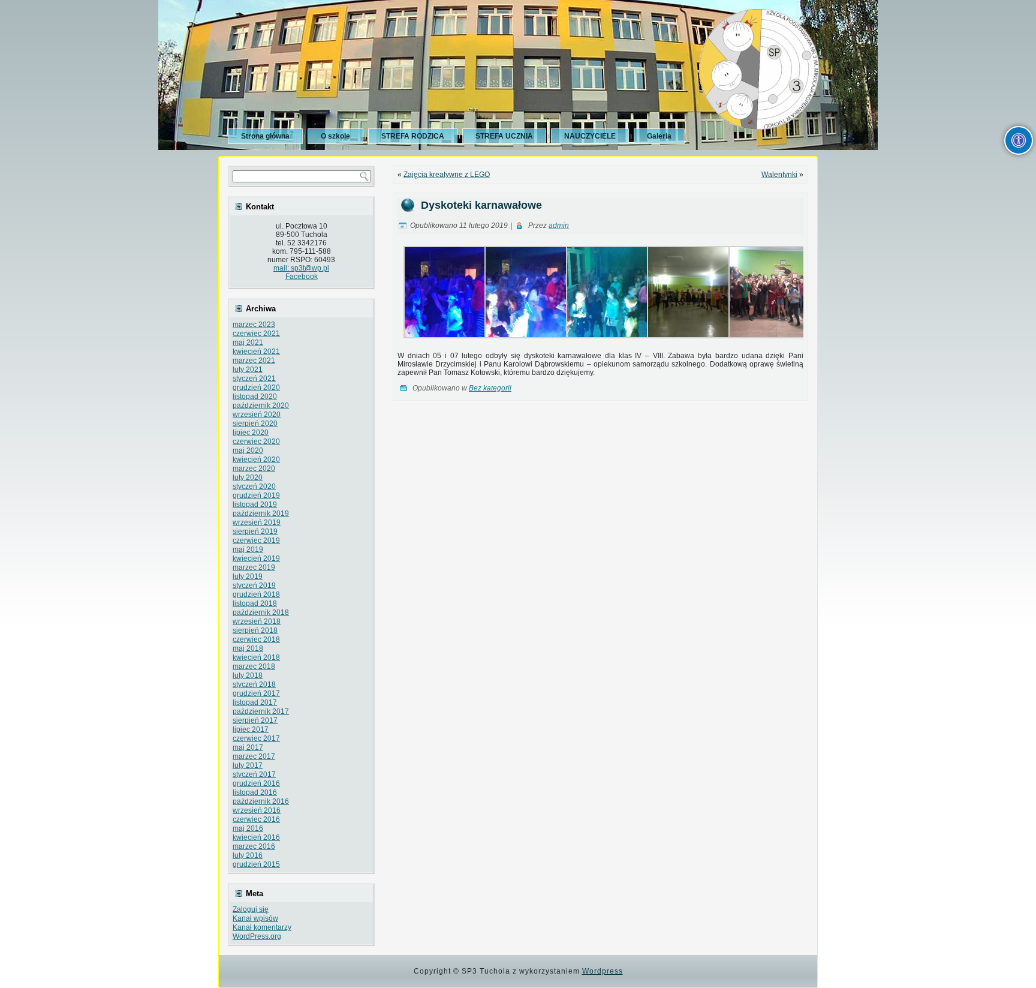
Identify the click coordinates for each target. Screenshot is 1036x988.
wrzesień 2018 (257, 621)
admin (559, 225)
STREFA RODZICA (412, 136)
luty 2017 (248, 765)
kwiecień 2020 (256, 459)
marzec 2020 (254, 468)
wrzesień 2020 (257, 414)
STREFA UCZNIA (504, 136)
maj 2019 (248, 549)
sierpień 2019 (255, 531)
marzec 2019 (254, 567)
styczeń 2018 (254, 684)
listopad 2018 (255, 603)
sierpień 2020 (255, 423)
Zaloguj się (251, 909)
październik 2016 (261, 801)
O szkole (335, 136)
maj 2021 (248, 342)
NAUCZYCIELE (590, 136)
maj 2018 (248, 648)
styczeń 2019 (254, 585)
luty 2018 (248, 675)
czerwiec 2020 (256, 441)
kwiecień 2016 (256, 837)
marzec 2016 (254, 846)
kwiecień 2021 (256, 351)
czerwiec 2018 (256, 639)
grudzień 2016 (256, 783)
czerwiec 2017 (256, 738)
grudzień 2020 (256, 387)
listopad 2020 (255, 396)
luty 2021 (248, 369)
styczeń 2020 (254, 486)
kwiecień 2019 (256, 558)
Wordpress (602, 971)
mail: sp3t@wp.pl (301, 268)
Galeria (659, 136)
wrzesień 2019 (257, 522)
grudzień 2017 (256, 693)
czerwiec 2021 (256, 333)
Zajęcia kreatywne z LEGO (446, 174)
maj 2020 (248, 450)
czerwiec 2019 (256, 540)
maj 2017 (248, 747)
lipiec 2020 (251, 432)
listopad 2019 (255, 504)
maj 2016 (248, 828)
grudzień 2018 (256, 594)
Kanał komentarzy (262, 927)
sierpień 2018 (255, 630)
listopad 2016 (255, 792)
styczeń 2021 (254, 378)
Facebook (301, 276)
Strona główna (265, 136)
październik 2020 (261, 405)
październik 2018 (261, 612)
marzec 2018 (254, 666)
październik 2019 (261, 513)
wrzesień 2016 (257, 810)
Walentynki (779, 174)
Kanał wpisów (255, 918)
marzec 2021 (254, 360)
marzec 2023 (254, 324)
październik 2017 (261, 711)
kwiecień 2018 (256, 657)
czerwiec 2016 (256, 819)
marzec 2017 (254, 756)
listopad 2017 (255, 702)
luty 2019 (248, 576)
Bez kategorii (490, 388)
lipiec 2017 (251, 729)
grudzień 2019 (256, 495)
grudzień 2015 (256, 864)
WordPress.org (257, 936)
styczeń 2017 (254, 774)
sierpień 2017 (255, 720)
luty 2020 (248, 477)
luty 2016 (248, 855)
